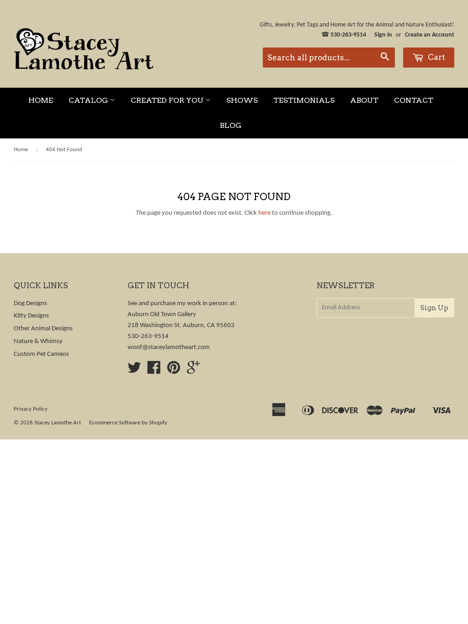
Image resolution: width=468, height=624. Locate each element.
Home (40, 100)
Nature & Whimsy (38, 341)
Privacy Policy (31, 409)
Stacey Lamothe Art (57, 423)
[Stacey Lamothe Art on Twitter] (134, 371)
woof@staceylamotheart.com (169, 347)
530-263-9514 (348, 35)
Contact (413, 100)
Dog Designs (30, 303)
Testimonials (304, 100)
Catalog (89, 100)
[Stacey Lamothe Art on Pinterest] (174, 371)
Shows (242, 100)
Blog (230, 125)
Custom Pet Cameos (41, 354)
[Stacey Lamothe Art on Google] (193, 371)
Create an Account (429, 35)
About (364, 100)
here (264, 213)
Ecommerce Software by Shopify (128, 423)
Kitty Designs (31, 315)
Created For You (168, 100)
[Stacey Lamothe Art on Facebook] (154, 371)
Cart (435, 57)
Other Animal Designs (43, 328)
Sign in (383, 35)
